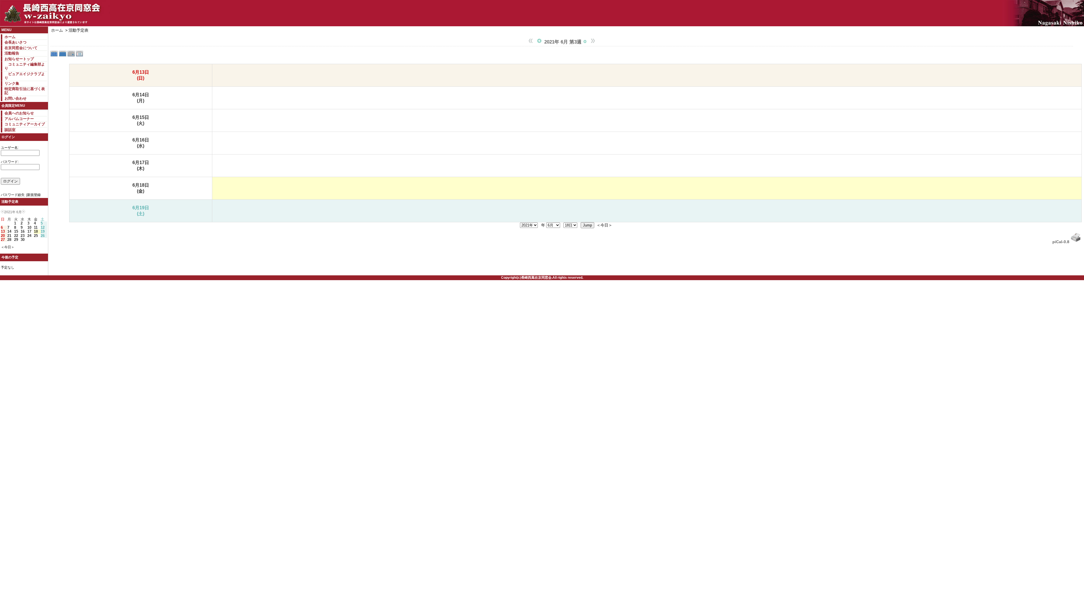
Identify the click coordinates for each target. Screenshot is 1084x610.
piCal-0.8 (1060, 241)
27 (3, 240)
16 (23, 231)
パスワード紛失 (13, 195)
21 (9, 236)
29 (16, 240)
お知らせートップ (19, 59)
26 (43, 236)
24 (29, 236)
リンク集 (12, 83)
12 (43, 227)
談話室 (10, 130)
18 (36, 231)
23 (23, 236)
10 (29, 227)
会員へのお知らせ (19, 113)
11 (36, 227)
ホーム (10, 37)
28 (9, 240)
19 (43, 231)
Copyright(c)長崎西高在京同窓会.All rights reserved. (542, 278)
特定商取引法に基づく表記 (25, 91)
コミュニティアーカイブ (25, 124)
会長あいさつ (16, 42)
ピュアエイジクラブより (25, 76)
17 (29, 231)
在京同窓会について (21, 48)
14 (9, 231)
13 (3, 231)
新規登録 (34, 195)
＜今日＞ (7, 247)
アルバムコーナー (19, 119)
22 (16, 236)
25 (36, 236)
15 (16, 231)
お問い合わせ (16, 98)
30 (23, 240)
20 (3, 236)
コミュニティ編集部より (25, 66)
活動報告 (12, 53)
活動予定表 (78, 30)
